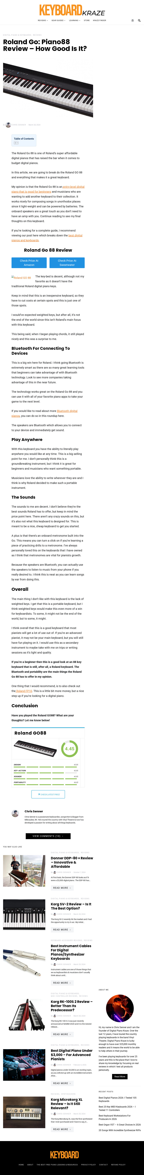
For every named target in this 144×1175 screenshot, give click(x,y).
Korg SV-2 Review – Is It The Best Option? (71, 906)
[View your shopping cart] (132, 20)
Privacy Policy (88, 1165)
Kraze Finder (99, 20)
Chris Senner (19, 125)
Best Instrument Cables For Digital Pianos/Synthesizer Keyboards (71, 952)
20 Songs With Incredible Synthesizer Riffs (120, 1130)
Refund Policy (118, 1165)
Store (87, 20)
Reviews (42, 20)
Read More (60, 888)
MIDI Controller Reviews (64, 996)
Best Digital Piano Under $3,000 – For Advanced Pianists (72, 1054)
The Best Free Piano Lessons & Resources (57, 1165)
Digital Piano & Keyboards (17, 35)
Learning (73, 20)
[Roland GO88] (35, 748)
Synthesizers (68, 1094)
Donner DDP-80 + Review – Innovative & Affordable (72, 862)
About (30, 1165)
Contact (103, 1165)
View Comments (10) (47, 836)
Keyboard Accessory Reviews (66, 940)
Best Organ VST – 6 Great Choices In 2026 (120, 1124)
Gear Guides (57, 20)
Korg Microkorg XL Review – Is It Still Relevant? (66, 1103)
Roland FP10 (24, 691)
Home (21, 1165)
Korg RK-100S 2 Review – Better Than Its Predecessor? (72, 1005)
